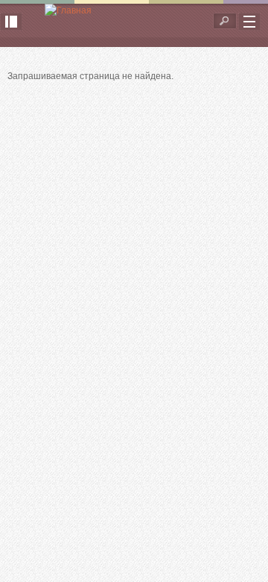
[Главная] (68, 11)
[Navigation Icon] (249, 22)
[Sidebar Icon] (11, 22)
